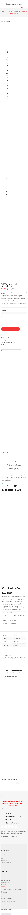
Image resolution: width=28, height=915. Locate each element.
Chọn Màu (3, 310)
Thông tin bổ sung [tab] (14, 465)
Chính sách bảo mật (5, 878)
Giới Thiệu (3, 855)
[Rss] (12, 826)
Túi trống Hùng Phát (13, 11)
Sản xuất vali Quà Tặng (6, 862)
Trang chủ (3, 11)
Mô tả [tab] (14, 461)
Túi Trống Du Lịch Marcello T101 (11, 342)
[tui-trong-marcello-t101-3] (7, 62)
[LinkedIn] (16, 345)
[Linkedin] (9, 826)
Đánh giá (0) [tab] (14, 468)
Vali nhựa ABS (4, 860)
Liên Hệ (2, 864)
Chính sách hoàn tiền (5, 880)
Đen (14, 641)
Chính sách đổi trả (5, 876)
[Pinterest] (11, 345)
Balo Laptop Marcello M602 (26, 284)
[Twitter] (8, 345)
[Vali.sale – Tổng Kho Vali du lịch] (14, 4)
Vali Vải (2, 858)
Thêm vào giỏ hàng (10, 329)
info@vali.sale (14, 823)
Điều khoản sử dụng (5, 882)
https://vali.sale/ (7, 831)
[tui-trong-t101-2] (6, 229)
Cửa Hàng (3, 857)
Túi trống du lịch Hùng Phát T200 (9, 779)
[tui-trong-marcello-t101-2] (14, 34)
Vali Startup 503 (24, 284)
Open (3, 2)
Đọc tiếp (17, 782)
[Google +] (13, 345)
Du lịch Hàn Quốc (9, 898)
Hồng (16, 641)
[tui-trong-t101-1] (7, 126)
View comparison (6, 914)
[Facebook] (6, 345)
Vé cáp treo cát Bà (11, 901)
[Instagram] (5, 826)
